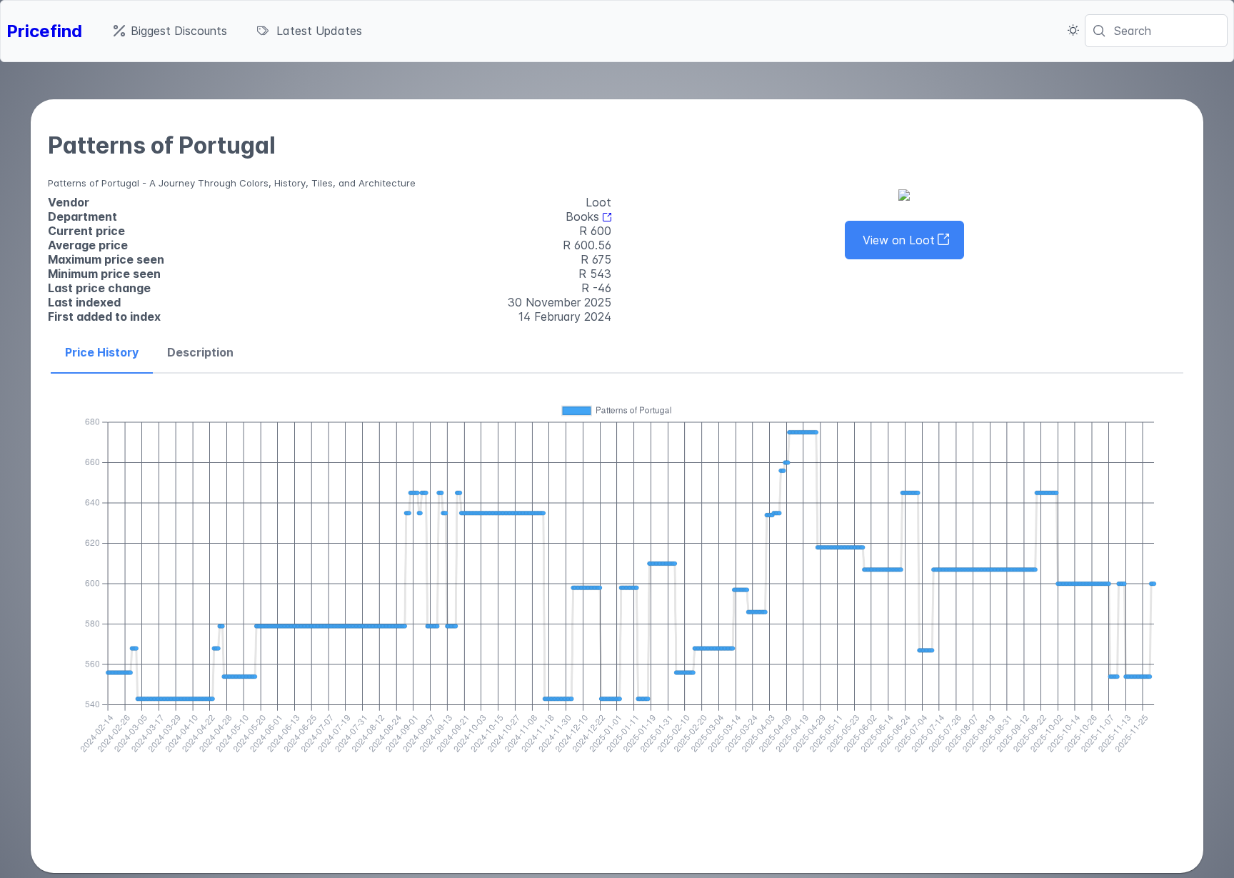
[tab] (102, 353)
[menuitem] (170, 30)
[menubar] (237, 30)
